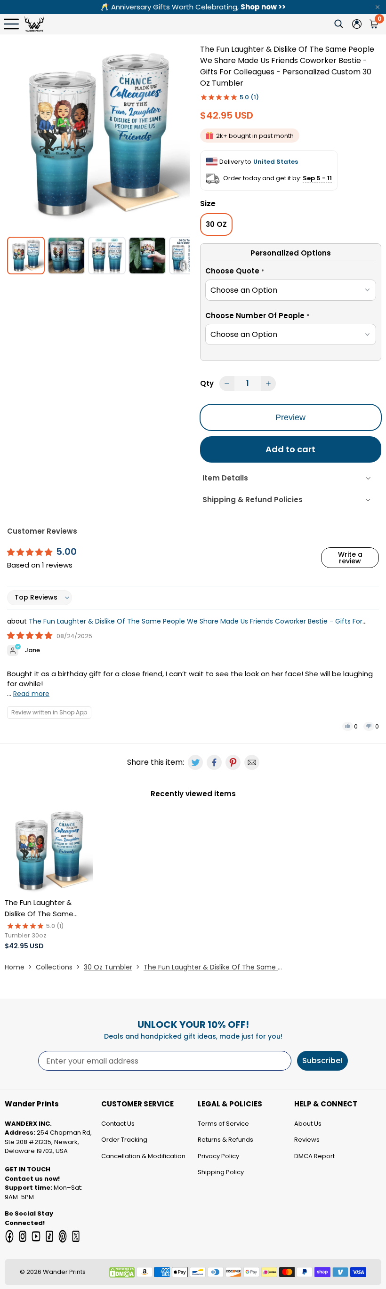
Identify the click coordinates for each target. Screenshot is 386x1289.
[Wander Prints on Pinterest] (62, 1236)
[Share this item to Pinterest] (233, 762)
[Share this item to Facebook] (214, 762)
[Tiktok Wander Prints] (49, 1236)
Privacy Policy (218, 1156)
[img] (30, 635)
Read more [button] (31, 693)
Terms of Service (223, 1123)
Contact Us (118, 1123)
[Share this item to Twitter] (195, 762)
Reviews (307, 1139)
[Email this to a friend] (252, 762)
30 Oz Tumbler (108, 967)
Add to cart (290, 449)
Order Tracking (124, 1139)
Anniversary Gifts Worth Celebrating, (193, 7)
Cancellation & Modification (143, 1156)
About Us (308, 1123)
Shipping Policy (221, 1172)
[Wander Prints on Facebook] (9, 1236)
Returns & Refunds (225, 1139)
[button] (290, 272)
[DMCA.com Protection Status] (122, 1272)
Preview (290, 417)
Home (14, 967)
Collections (54, 967)
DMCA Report (314, 1156)
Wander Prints (64, 1271)
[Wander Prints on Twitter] (75, 1236)
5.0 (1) (249, 97)
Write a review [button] (350, 558)
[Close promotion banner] (377, 7)
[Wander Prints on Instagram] (22, 1236)
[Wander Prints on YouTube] (35, 1236)
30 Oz (216, 224)
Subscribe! (322, 1060)
